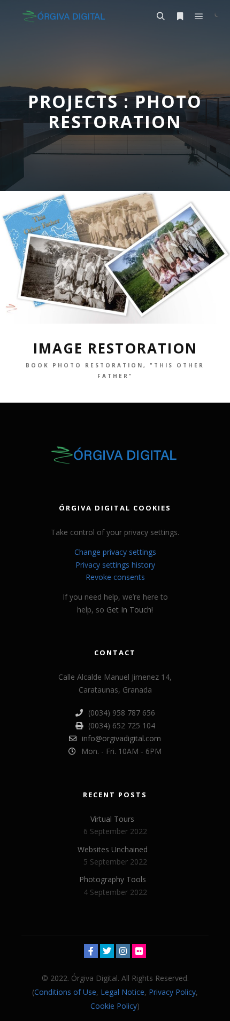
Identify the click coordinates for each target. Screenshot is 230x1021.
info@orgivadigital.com (121, 738)
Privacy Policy (172, 992)
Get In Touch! (129, 609)
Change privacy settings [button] (115, 552)
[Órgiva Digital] (64, 16)
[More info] (179, 16)
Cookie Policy (113, 1006)
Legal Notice (122, 992)
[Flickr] (139, 951)
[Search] (160, 16)
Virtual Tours (112, 819)
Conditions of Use (65, 992)
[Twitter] (107, 951)
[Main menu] (199, 16)
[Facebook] (91, 951)
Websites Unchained (113, 849)
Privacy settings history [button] (115, 565)
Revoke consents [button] (115, 577)
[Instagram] (123, 951)
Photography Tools (112, 879)
